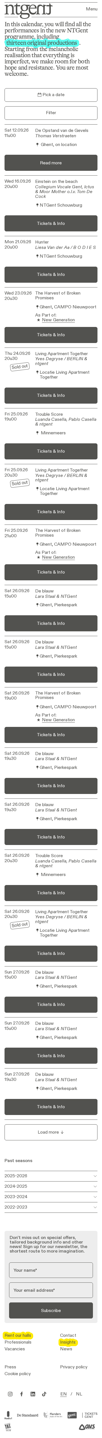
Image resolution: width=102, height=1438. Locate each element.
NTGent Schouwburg (61, 205)
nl (79, 1394)
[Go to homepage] (27, 10)
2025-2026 (16, 1175)
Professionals (18, 1342)
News (66, 1349)
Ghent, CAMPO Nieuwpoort (68, 307)
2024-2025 (16, 1186)
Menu (91, 9)
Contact (68, 1335)
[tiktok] (44, 1394)
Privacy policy (74, 1367)
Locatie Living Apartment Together (65, 375)
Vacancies (15, 1349)
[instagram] (10, 1394)
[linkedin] (33, 1394)
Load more (48, 1132)
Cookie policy (18, 1373)
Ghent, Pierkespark (58, 605)
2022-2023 (16, 1207)
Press (10, 1367)
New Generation (58, 320)
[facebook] (21, 1394)
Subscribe (51, 1310)
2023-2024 (16, 1196)
